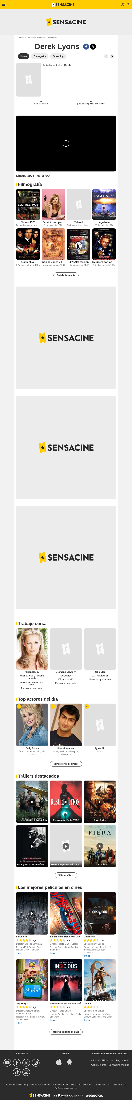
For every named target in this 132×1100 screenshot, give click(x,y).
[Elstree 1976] (28, 204)
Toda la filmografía (66, 275)
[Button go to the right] (112, 56)
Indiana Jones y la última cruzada (53, 261)
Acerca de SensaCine (16, 1085)
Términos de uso (60, 1085)
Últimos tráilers (66, 875)
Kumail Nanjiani (65, 748)
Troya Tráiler (100, 820)
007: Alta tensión (79, 261)
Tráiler (19, 953)
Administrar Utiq (101, 1085)
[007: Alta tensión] (79, 244)
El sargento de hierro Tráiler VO (32, 864)
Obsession (89, 936)
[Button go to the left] (106, 56)
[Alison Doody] (32, 649)
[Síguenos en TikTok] (17, 1072)
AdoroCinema (98, 1064)
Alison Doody (32, 672)
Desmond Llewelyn (66, 672)
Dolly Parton (32, 748)
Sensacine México (118, 1064)
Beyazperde (122, 1060)
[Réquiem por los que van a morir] (104, 244)
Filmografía (30, 184)
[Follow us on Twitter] (26, 1063)
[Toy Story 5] (32, 980)
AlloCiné (95, 1060)
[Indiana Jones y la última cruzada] (53, 244)
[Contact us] (26, 1072)
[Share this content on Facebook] (86, 47)
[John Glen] (100, 649)
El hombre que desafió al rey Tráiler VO (66, 864)
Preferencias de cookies (66, 1088)
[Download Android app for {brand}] (71, 1061)
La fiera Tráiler (100, 864)
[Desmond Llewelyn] (66, 649)
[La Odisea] (32, 913)
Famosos (31, 38)
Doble (67, 65)
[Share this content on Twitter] (93, 47)
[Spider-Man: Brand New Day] (66, 913)
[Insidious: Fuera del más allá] (66, 980)
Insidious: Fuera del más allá (65, 1003)
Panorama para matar (32, 688)
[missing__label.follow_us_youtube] (7, 1063)
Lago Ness (104, 222)
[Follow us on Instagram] (36, 1063)
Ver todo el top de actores (66, 764)
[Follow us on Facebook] (17, 1063)
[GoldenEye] (28, 244)
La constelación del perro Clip (32, 820)
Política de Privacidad (81, 1085)
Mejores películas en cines (66, 1032)
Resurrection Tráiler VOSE (66, 820)
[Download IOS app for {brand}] (61, 1061)
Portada (21, 38)
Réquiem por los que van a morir (104, 261)
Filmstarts (107, 1060)
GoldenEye (28, 261)
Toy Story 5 (22, 1003)
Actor (59, 65)
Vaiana (87, 1003)
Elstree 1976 (28, 222)
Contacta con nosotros (39, 1085)
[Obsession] (100, 913)
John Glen (100, 672)
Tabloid (78, 222)
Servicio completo (53, 222)
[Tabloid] (79, 204)
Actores (40, 38)
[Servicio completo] (53, 204)
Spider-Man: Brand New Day (65, 936)
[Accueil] (63, 4)
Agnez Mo (100, 748)
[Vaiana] (100, 980)
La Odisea (21, 936)
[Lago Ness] (104, 204)
